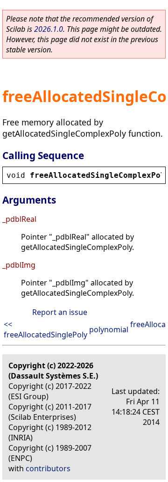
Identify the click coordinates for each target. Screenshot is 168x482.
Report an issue (59, 312)
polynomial (108, 329)
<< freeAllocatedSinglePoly (45, 329)
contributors (48, 468)
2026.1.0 (48, 29)
